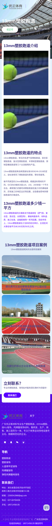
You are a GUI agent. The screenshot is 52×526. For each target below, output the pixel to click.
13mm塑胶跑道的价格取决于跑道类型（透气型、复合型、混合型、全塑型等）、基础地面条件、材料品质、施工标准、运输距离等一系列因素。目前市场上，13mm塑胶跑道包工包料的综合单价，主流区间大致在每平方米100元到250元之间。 (26, 220)
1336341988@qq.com (17, 496)
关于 (32, 416)
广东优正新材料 (41, 519)
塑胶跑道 (6, 458)
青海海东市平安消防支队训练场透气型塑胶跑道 (26, 328)
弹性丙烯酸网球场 (10, 474)
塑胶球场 (6, 462)
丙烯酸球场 (7, 470)
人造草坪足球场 (9, 466)
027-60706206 (14, 500)
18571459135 (14, 505)
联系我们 (12, 395)
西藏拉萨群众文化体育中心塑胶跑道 (26, 366)
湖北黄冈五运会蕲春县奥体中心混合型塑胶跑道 (26, 288)
